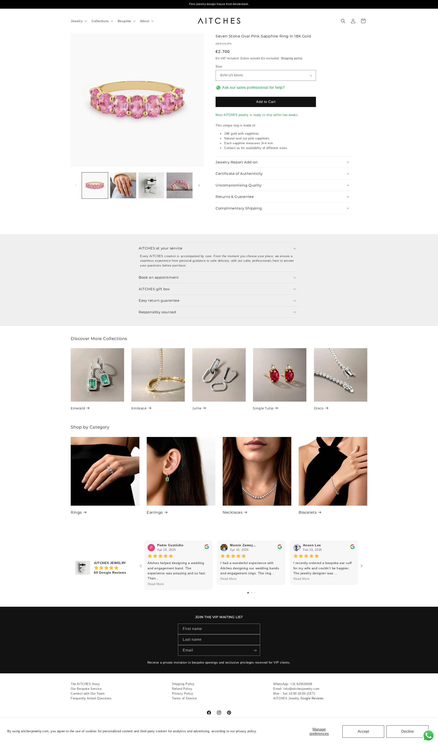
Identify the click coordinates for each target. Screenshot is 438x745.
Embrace (138, 408)
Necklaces (232, 512)
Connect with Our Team (88, 693)
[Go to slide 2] (251, 592)
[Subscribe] (255, 650)
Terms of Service (184, 698)
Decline (407, 731)
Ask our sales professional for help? (253, 87)
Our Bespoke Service (86, 688)
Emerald (78, 408)
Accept (363, 731)
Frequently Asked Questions (91, 698)
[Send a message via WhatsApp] (428, 735)
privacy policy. (246, 731)
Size (219, 66)
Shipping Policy (183, 684)
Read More (156, 584)
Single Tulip (263, 408)
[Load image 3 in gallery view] (151, 186)
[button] (78, 21)
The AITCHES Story (85, 684)
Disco (319, 408)
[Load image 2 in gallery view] (123, 186)
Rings (76, 512)
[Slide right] (199, 185)
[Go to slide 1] (248, 592)
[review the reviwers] (206, 548)
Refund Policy (182, 688)
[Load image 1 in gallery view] (95, 186)
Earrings (155, 512)
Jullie (196, 408)
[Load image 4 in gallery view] (180, 186)
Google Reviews (312, 698)
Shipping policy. (292, 58)
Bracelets (308, 512)
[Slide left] (76, 185)
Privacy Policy (182, 693)
